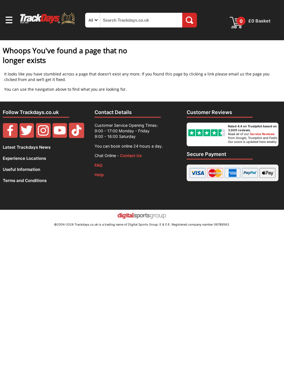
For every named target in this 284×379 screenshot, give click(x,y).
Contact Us (131, 155)
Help (99, 174)
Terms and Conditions (25, 180)
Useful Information (21, 169)
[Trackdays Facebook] (10, 136)
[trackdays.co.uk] (47, 24)
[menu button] (9, 21)
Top (271, 353)
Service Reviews (262, 134)
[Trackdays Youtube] (59, 136)
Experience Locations (24, 158)
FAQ (98, 165)
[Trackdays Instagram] (43, 136)
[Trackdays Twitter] (26, 136)
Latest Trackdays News (26, 147)
